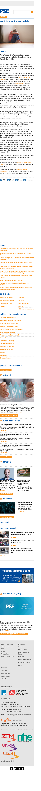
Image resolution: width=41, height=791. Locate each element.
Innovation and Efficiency (8, 332)
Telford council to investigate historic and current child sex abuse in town (16, 288)
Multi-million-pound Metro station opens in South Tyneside (15, 254)
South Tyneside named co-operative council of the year (16, 263)
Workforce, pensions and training (10, 320)
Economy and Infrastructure (9, 318)
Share (20, 180)
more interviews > (7, 517)
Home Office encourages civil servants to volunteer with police (16, 249)
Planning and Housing (7, 341)
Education (3, 355)
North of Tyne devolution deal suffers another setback (14, 284)
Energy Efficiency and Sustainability (11, 329)
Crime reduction (5, 358)
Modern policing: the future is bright (11, 280)
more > (21, 412)
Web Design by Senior (8, 761)
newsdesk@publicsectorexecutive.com (19, 715)
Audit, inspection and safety (9, 323)
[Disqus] (17, 213)
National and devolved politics (9, 326)
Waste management (6, 349)
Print (4, 180)
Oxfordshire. (19, 83)
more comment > (6, 494)
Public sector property (7, 346)
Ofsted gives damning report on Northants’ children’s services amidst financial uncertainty (17, 272)
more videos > (5, 370)
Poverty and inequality (7, 343)
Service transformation (7, 338)
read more (3, 430)
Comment (29, 180)
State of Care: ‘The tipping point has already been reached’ (16, 276)
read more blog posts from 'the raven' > (14, 634)
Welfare (2, 352)
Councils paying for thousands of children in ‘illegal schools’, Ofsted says (16, 267)
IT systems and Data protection (10, 335)
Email (12, 180)
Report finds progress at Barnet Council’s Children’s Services (17, 258)
